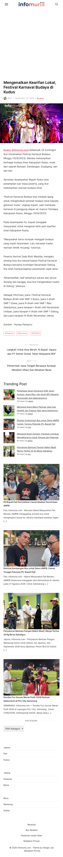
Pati (5, 753)
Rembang (8, 804)
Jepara (7, 747)
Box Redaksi (32, 830)
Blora (6, 798)
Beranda (32, 824)
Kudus (40, 98)
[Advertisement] (31, 43)
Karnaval (23, 333)
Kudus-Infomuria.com (16, 149)
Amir (10, 98)
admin (30, 401)
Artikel (7, 810)
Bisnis (6, 785)
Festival (9, 333)
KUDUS (36, 333)
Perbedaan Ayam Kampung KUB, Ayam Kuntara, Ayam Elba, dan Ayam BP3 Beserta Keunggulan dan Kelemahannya (38, 394)
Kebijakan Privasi (31, 841)
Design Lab (48, 847)
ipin (29, 427)
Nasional (8, 779)
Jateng (7, 773)
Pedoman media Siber (31, 835)
